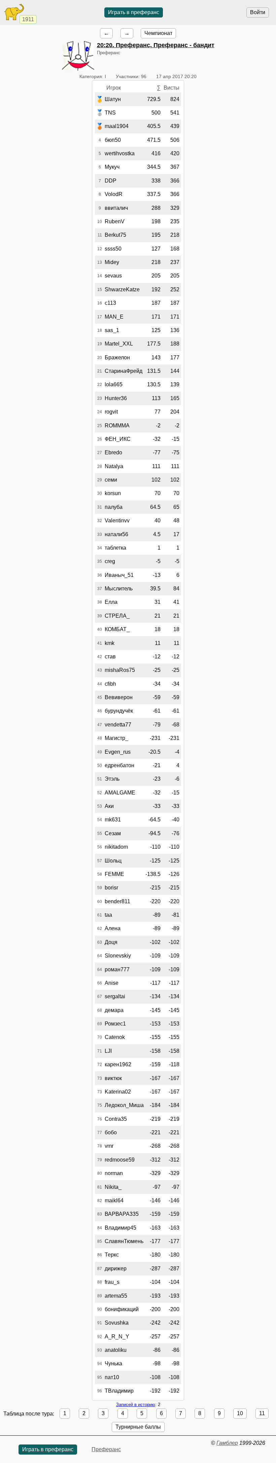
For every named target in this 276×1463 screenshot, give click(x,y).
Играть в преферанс (133, 12)
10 (240, 1413)
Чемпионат (158, 33)
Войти (257, 12)
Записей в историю (135, 1404)
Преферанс (106, 1449)
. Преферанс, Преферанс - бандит (155, 45)
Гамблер (227, 1443)
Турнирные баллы (138, 1427)
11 (262, 1413)
